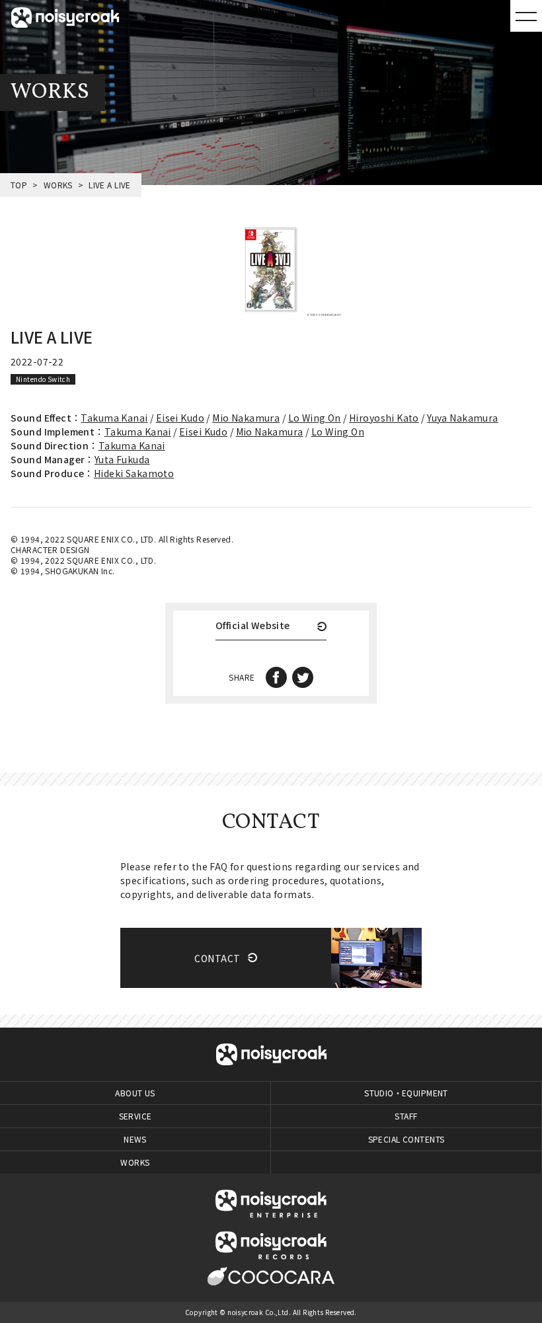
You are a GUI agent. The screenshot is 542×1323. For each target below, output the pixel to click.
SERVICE (135, 1115)
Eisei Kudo (180, 417)
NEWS (135, 1139)
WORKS (58, 184)
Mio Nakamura (246, 417)
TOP (19, 184)
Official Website (252, 626)
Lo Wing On (314, 417)
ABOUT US (135, 1092)
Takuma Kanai (114, 417)
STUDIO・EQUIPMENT (406, 1092)
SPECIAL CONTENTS (406, 1139)
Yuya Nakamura (462, 417)
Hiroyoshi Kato (384, 417)
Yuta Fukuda (122, 459)
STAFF (406, 1115)
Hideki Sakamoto (134, 473)
